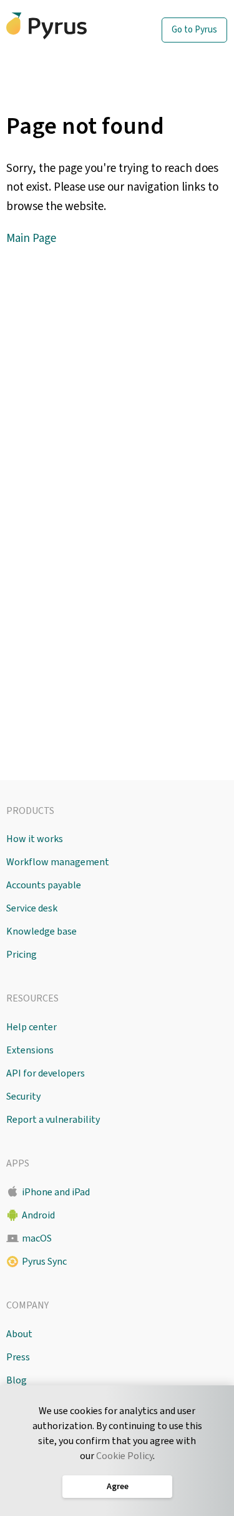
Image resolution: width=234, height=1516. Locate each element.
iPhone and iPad (56, 1192)
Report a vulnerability (53, 1120)
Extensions (30, 1050)
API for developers (45, 1073)
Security (23, 1096)
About (19, 1334)
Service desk (31, 908)
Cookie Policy (124, 1456)
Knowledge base (41, 931)
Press (18, 1357)
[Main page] (65, 26)
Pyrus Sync (44, 1261)
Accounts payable (43, 885)
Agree (117, 1486)
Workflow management (57, 862)
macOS (37, 1238)
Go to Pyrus (194, 29)
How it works (34, 839)
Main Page (31, 238)
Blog (16, 1380)
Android (38, 1215)
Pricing (21, 954)
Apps (17, 1163)
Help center (31, 1027)
